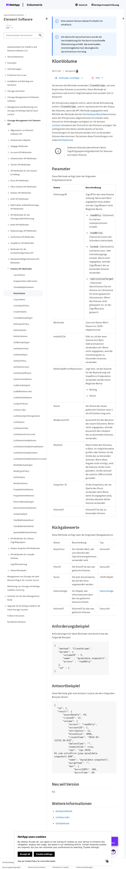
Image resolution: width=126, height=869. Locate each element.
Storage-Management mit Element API (24, 122)
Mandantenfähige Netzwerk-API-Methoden (25, 261)
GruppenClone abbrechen (25, 281)
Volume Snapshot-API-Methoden (25, 548)
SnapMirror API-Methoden (22, 243)
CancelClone (19, 275)
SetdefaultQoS (20, 514)
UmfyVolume (19, 477)
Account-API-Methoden (21, 152)
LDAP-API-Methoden (19, 199)
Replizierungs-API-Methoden (23, 230)
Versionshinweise (15, 56)
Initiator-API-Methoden (20, 192)
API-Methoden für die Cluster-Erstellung (23, 172)
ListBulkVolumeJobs (23, 391)
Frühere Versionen (15, 615)
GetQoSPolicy (20, 360)
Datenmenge (107, 590)
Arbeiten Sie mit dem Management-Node (23, 598)
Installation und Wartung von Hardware (20, 83)
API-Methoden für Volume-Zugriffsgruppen (22, 540)
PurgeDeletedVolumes (24, 495)
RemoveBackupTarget (24, 501)
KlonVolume (19, 293)
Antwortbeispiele (18, 570)
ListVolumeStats (21, 428)
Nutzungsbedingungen (11, 867)
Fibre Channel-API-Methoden (23, 186)
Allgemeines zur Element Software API (21, 132)
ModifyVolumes (21, 483)
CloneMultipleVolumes (24, 287)
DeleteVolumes (21, 336)
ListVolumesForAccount (24, 434)
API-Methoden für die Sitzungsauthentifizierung (22, 216)
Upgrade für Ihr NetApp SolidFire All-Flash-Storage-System (23, 608)
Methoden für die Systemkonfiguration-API (21, 251)
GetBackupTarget (22, 342)
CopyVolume (19, 299)
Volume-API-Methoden (21, 268)
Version (9, 25)
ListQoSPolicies (21, 403)
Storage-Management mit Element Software (23, 99)
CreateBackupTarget (23, 317)
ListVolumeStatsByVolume (25, 452)
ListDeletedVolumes (23, 397)
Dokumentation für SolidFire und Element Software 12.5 (22, 49)
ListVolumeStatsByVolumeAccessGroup (28, 458)
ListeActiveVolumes (23, 379)
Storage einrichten (16, 91)
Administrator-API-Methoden (23, 158)
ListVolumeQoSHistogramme (27, 416)
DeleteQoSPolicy (21, 324)
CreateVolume (20, 311)
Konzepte (11, 62)
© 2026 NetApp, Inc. (10, 862)
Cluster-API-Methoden (20, 164)
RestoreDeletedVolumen (25, 507)
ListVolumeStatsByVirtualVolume (28, 446)
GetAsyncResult (95, 114)
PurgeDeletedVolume (23, 489)
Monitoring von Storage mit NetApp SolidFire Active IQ (23, 588)
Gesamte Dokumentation (14, 15)
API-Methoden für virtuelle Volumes (22, 556)
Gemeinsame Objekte (20, 140)
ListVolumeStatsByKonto (25, 440)
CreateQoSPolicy (21, 305)
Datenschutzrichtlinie (36, 867)
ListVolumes (19, 422)
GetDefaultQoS (21, 354)
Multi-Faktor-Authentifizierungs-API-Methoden (24, 207)
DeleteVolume (20, 330)
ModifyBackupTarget (23, 465)
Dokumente (34, 5)
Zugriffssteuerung (18, 564)
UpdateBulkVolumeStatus (25, 532)
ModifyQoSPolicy (21, 471)
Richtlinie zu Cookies (61, 867)
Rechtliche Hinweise (16, 621)
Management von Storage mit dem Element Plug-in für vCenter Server (23, 578)
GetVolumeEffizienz (22, 373)
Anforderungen (14, 69)
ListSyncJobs (20, 409)
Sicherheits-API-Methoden (22, 237)
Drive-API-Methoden (19, 180)
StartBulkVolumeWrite (24, 526)
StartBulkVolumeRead (23, 520)
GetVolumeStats (21, 348)
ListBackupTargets (22, 385)
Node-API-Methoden (19, 224)
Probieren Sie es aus (16, 75)
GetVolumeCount (21, 366)
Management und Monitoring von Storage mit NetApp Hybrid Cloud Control (22, 111)
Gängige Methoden (19, 146)
